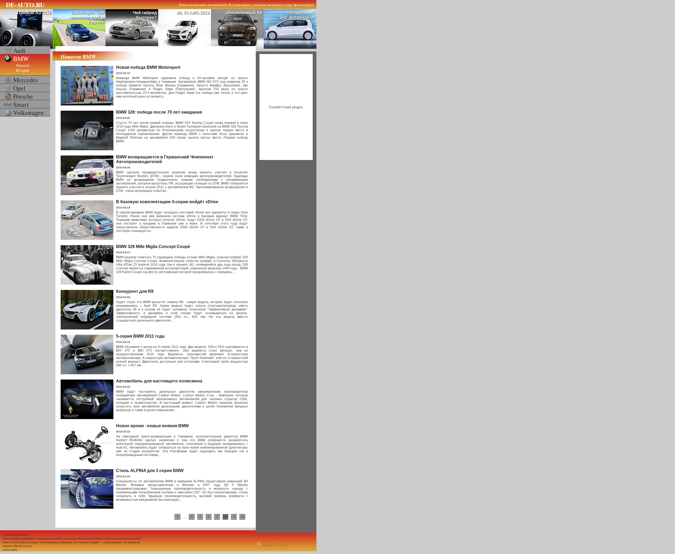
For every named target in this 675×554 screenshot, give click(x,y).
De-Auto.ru (24, 535)
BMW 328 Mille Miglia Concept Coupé (153, 246)
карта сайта (10, 549)
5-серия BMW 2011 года (140, 336)
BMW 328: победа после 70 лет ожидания (159, 112)
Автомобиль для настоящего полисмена (159, 381)
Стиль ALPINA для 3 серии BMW (150, 470)
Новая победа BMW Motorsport (148, 67)
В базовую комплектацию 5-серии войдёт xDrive (167, 202)
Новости (22, 65)
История (22, 70)
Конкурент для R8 (134, 291)
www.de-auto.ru (20, 542)
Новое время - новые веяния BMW (152, 426)
